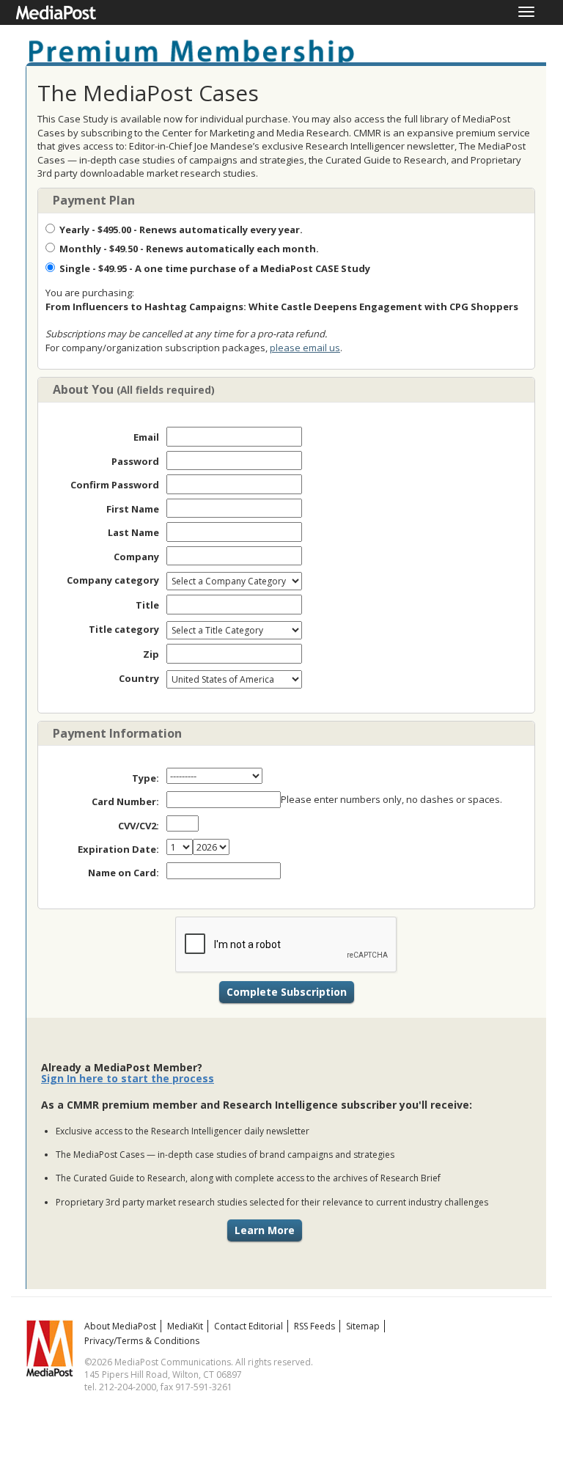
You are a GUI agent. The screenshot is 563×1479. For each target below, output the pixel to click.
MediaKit (185, 1326)
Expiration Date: (118, 849)
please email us (305, 347)
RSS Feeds (314, 1326)
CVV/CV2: (138, 825)
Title (147, 605)
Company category (113, 580)
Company (136, 556)
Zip (151, 654)
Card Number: (125, 801)
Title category (124, 629)
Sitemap (363, 1326)
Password (135, 461)
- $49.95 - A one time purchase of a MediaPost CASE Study (214, 268)
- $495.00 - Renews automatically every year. (181, 229)
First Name (132, 508)
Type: (145, 778)
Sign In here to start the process (127, 1078)
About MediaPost (120, 1326)
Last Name (133, 532)
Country (139, 678)
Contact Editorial (248, 1326)
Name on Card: (123, 872)
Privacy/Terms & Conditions (141, 1341)
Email (146, 437)
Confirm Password (114, 484)
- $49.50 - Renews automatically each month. (189, 248)
